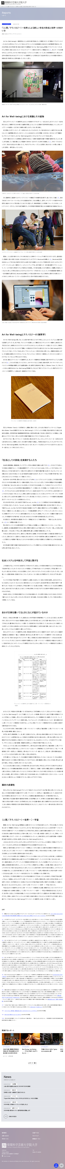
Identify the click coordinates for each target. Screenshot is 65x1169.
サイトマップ (35, 1135)
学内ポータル (5, 1138)
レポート (2, 6)
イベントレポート (6, 24)
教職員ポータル (36, 1138)
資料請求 (4, 1132)
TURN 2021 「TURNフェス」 (36, 1007)
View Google (6, 1156)
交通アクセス (35, 1132)
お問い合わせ (5, 1135)
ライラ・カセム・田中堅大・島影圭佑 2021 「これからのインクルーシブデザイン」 (21, 1010)
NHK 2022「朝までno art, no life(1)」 (13, 1014)
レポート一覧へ (32, 1063)
